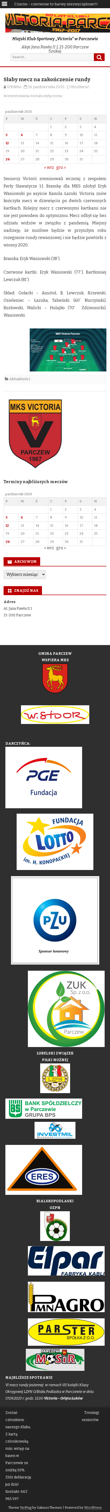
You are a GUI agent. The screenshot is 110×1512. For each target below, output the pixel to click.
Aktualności (19, 379)
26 (8, 159)
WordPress (93, 1507)
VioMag (25, 1507)
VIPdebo (14, 87)
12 (7, 143)
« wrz (49, 167)
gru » (61, 167)
